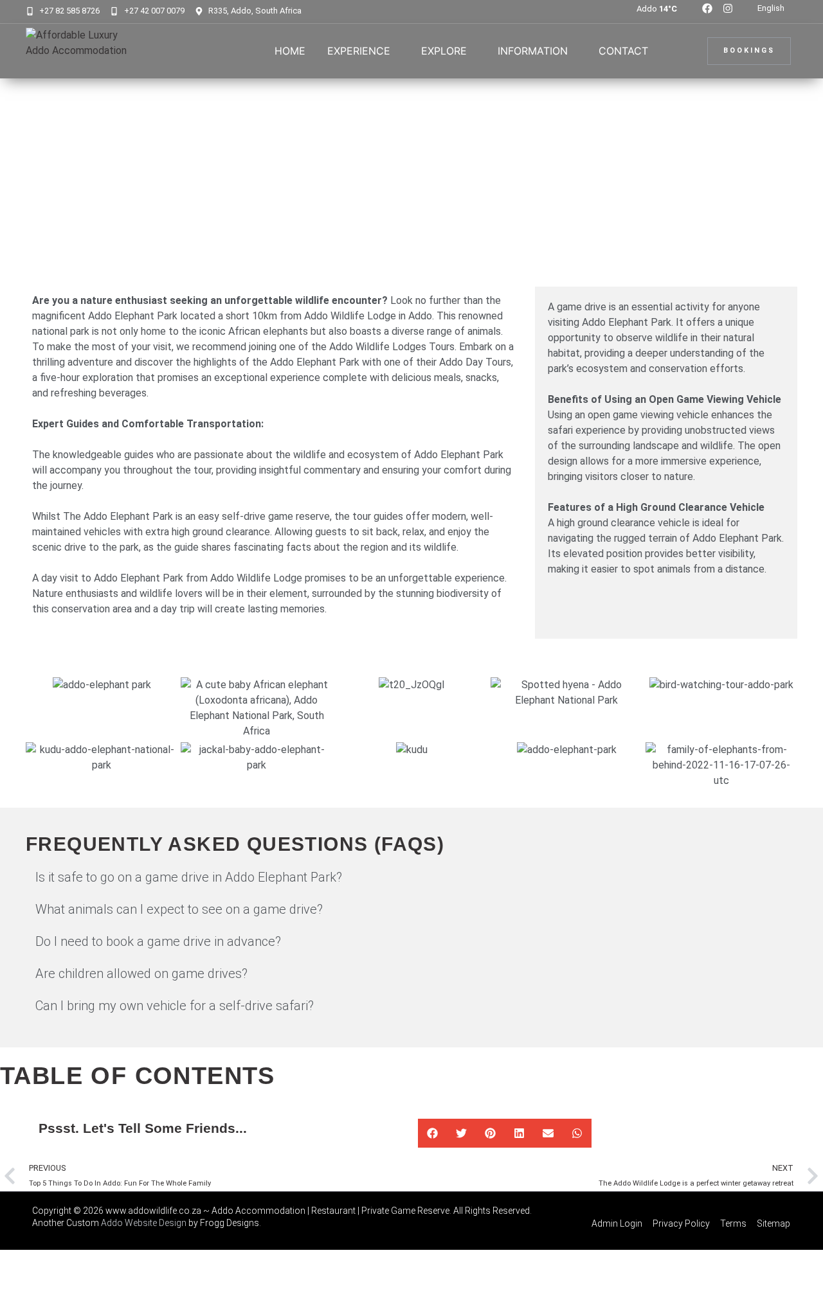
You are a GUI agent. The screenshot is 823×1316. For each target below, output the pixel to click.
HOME (290, 50)
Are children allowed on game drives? (141, 973)
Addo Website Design (143, 1223)
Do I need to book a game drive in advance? (158, 941)
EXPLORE (444, 50)
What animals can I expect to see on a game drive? (179, 909)
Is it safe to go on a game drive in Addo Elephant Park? (188, 877)
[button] (411, 877)
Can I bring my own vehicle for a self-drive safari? (174, 1005)
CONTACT (623, 50)
